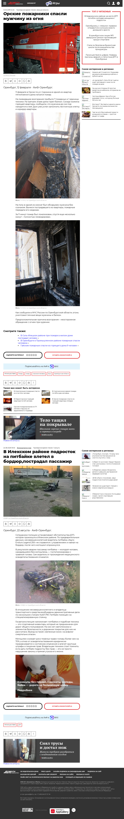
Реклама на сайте (67, 774)
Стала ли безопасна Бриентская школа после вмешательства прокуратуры (101, 47)
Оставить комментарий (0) (62, 706)
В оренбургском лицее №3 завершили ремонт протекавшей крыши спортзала (101, 38)
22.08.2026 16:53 (9, 448)
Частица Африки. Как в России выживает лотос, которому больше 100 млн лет (105, 98)
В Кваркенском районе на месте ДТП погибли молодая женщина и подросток (101, 18)
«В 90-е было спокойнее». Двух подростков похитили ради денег (105, 479)
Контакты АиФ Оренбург (48, 774)
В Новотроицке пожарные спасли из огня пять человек (27, 392)
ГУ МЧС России (9, 75)
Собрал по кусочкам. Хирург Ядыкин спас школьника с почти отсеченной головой (106, 464)
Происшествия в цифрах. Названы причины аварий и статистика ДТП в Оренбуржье (101, 57)
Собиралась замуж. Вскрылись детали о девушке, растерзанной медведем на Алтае (104, 472)
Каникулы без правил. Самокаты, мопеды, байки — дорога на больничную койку (45, 683)
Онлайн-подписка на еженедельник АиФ (69, 771)
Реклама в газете (82, 774)
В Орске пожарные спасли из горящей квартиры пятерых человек (63, 401)
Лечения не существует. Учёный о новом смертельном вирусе (105, 487)
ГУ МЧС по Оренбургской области (33, 200)
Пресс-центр (45, 771)
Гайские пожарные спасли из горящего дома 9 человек (49, 345)
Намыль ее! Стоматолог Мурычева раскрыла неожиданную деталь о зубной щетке (105, 74)
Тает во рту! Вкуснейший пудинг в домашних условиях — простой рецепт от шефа (105, 114)
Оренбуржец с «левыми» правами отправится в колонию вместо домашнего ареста (101, 28)
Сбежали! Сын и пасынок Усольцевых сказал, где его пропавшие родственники (106, 496)
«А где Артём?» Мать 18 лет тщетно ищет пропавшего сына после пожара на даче (105, 82)
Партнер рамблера (41, 810)
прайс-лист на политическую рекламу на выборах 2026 (41, 777)
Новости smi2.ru (11, 440)
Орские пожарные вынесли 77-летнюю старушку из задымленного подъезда (25, 409)
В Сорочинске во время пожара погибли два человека (64, 392)
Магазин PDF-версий (28, 774)
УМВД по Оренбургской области (16, 518)
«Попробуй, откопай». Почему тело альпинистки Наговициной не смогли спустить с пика (105, 456)
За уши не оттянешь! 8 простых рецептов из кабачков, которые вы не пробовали (106, 90)
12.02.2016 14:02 (8, 10)
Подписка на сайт (94, 771)
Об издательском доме (29, 771)
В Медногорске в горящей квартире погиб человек (24, 400)
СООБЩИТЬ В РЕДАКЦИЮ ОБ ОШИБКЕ (79, 777)
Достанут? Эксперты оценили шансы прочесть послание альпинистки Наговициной (106, 106)
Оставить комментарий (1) (62, 355)
